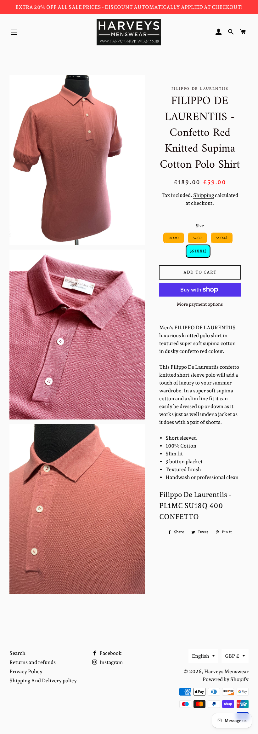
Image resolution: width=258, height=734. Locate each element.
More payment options (200, 304)
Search (17, 653)
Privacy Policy (25, 671)
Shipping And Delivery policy (43, 681)
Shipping (203, 195)
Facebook (110, 653)
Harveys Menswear (226, 671)
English (200, 656)
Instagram (110, 662)
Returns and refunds (32, 662)
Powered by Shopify (226, 679)
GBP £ (232, 656)
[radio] (173, 238)
